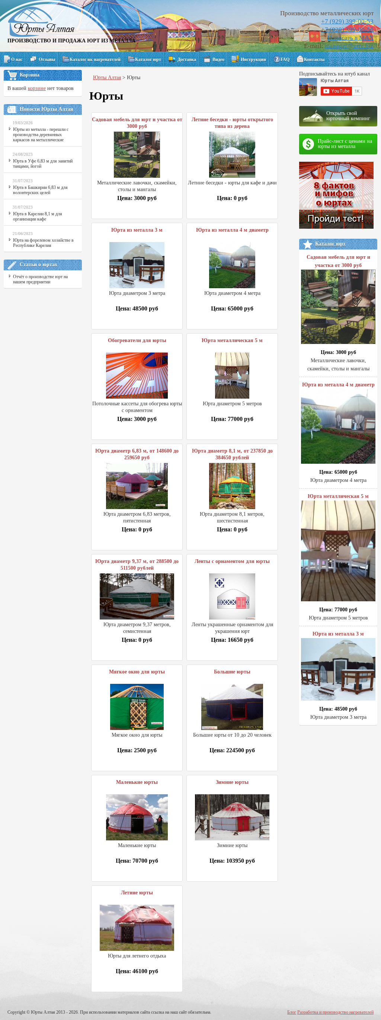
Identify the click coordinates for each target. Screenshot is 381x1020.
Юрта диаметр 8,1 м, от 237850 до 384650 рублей (232, 454)
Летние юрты (137, 892)
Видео (218, 59)
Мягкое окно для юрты (137, 672)
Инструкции (253, 59)
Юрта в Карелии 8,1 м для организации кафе (37, 216)
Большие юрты (232, 672)
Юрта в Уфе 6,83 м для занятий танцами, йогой (43, 163)
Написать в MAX (350, 37)
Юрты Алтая (107, 77)
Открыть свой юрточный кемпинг (348, 115)
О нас (16, 59)
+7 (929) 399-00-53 (347, 21)
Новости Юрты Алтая (46, 109)
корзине (37, 88)
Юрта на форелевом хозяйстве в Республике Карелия (43, 243)
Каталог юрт (148, 59)
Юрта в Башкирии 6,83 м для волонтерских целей (40, 190)
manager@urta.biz (349, 45)
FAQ (285, 59)
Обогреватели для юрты (137, 340)
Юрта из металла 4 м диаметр (232, 230)
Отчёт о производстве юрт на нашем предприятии (40, 279)
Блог (291, 1012)
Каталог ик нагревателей (95, 59)
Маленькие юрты (137, 782)
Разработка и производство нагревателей (335, 1012)
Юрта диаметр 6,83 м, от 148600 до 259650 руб (137, 454)
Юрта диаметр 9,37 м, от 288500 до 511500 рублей (137, 565)
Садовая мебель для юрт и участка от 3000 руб (137, 123)
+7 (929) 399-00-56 (347, 29)
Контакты (314, 59)
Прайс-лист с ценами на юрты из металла (345, 143)
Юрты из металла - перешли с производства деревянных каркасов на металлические (40, 134)
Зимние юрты (232, 782)
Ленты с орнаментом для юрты (232, 561)
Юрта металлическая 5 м (232, 340)
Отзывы (47, 59)
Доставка (186, 59)
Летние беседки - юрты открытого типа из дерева (232, 123)
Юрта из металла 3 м (137, 230)
